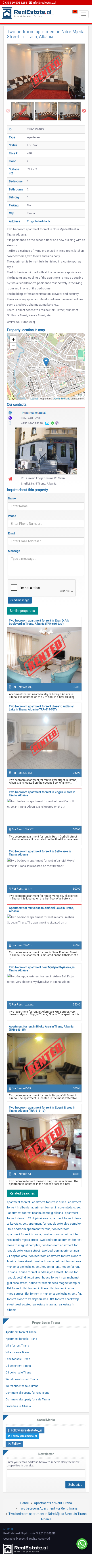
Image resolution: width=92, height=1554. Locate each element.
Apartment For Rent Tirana (53, 1503)
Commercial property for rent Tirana (27, 1392)
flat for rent (14, 1288)
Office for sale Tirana (18, 1372)
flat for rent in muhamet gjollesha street (50, 1293)
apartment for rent (19, 1202)
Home (24, 1503)
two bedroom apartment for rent (29, 1229)
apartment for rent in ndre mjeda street (56, 1207)
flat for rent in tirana (36, 1288)
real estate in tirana (44, 1304)
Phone (12, 516)
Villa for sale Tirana (17, 1352)
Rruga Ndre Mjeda (38, 221)
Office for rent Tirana (18, 1365)
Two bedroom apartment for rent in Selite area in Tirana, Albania (40, 853)
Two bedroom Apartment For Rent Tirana (48, 1508)
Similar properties (22, 611)
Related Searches (22, 1193)
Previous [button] (8, 111)
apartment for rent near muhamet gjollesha (36, 1213)
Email (11, 533)
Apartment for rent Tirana (21, 1332)
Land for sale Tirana (18, 1359)
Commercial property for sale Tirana (28, 1399)
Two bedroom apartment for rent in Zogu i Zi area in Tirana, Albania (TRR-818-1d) (42, 1109)
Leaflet (34, 398)
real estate (23, 1304)
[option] (22, 111)
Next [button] (84, 111)
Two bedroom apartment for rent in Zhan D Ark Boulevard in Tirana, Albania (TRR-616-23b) (39, 622)
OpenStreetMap (61, 398)
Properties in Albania (18, 1406)
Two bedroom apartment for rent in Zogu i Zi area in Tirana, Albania (42, 793)
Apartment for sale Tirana (21, 1338)
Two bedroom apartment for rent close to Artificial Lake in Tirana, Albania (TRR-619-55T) (41, 708)
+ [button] (13, 339)
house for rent (51, 1266)
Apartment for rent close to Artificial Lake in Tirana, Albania (41, 909)
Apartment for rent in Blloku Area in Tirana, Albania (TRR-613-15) (41, 1028)
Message (14, 551)
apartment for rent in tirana (49, 1202)
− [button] (13, 346)
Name (12, 498)
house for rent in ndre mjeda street (41, 1272)
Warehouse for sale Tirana (22, 1386)
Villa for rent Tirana (17, 1345)
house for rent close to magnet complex (55, 1283)
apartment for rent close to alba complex (55, 1223)
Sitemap (8, 1528)
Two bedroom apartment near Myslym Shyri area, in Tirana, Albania (42, 968)
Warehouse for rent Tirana (22, 1379)
